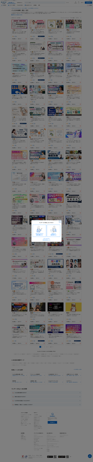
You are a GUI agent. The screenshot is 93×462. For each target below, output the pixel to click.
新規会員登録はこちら (46, 239)
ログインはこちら (46, 238)
